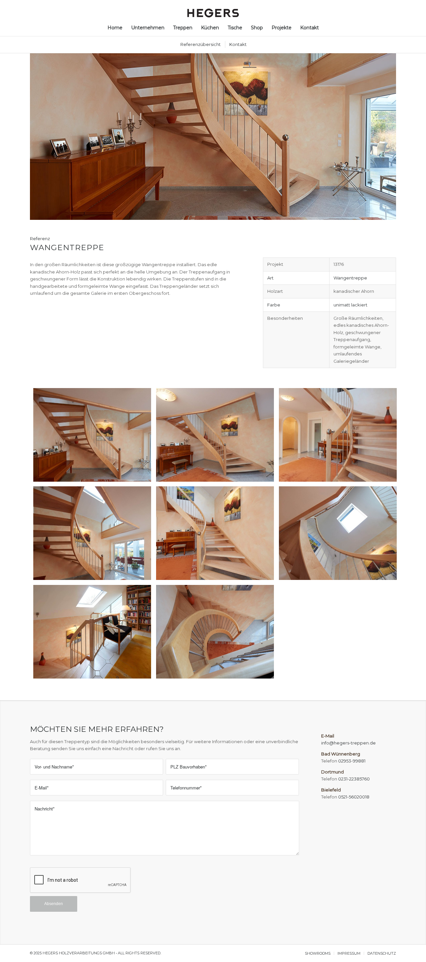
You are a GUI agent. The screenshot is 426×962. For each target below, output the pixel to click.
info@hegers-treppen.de (348, 742)
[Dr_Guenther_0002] (217, 437)
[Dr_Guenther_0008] (340, 535)
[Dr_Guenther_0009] (94, 634)
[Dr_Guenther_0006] (217, 535)
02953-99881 (351, 760)
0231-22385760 (354, 778)
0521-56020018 (353, 796)
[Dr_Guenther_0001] (94, 437)
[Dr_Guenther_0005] (94, 535)
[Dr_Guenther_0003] (340, 437)
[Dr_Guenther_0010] (217, 634)
